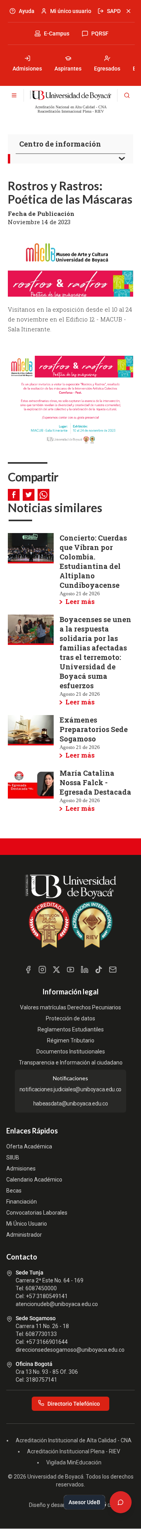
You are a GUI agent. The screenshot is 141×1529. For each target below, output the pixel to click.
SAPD (114, 11)
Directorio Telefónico (73, 1404)
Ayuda (26, 11)
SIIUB (12, 1157)
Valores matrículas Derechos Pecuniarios (70, 1007)
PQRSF (99, 33)
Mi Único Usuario (26, 1224)
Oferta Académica (29, 1146)
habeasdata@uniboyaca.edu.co (70, 1103)
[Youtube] (70, 969)
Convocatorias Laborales (36, 1212)
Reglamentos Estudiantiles (71, 1029)
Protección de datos (70, 1018)
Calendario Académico (34, 1179)
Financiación (21, 1201)
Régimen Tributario (70, 1040)
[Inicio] (70, 95)
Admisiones (27, 68)
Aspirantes (67, 68)
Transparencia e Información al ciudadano (71, 1062)
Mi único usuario (70, 11)
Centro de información (60, 144)
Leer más (80, 601)
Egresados (107, 68)
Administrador (24, 1235)
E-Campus (56, 33)
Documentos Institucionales (70, 1051)
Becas (14, 1190)
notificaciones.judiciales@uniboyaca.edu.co (70, 1089)
